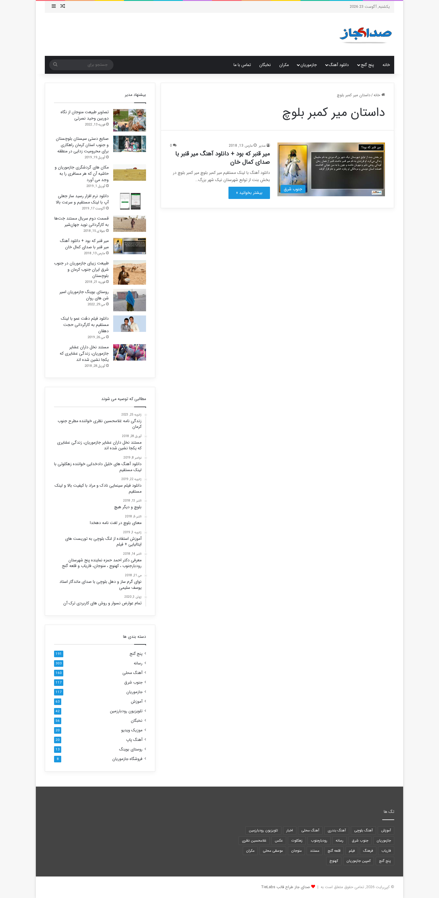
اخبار (289, 830)
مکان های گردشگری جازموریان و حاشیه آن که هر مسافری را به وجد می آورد (82, 173)
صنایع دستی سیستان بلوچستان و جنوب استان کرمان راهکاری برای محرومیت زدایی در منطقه (82, 144)
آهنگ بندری (337, 830)
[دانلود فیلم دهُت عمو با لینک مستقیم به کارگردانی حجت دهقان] (129, 323)
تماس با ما (242, 65)
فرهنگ (368, 850)
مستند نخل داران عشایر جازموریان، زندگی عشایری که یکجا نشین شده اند (84, 353)
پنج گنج (367, 65)
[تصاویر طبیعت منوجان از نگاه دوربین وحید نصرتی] (129, 120)
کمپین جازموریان (358, 861)
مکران (284, 65)
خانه (386, 65)
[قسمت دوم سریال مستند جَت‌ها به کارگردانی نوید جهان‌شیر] (129, 223)
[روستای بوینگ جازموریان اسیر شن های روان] (129, 300)
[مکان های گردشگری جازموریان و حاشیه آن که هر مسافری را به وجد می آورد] (129, 172)
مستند (314, 850)
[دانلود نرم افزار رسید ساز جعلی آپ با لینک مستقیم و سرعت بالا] (129, 201)
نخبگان (265, 65)
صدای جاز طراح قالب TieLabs (285, 887)
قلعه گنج (334, 850)
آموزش (136, 701)
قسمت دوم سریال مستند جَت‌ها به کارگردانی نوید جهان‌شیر (81, 221)
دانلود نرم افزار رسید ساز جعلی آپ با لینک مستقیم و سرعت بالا (82, 199)
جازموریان (308, 65)
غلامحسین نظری (254, 840)
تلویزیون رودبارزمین (126, 711)
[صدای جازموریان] (365, 34)
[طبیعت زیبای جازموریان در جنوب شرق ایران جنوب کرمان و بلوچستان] (129, 272)
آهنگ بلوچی (363, 830)
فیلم (352, 850)
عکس (279, 840)
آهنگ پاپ (134, 740)
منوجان (296, 850)
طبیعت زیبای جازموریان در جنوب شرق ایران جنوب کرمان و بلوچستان (81, 269)
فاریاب (386, 850)
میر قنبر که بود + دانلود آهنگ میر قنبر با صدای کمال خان (222, 158)
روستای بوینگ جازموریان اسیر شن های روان (84, 295)
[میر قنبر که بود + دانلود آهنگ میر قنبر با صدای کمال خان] (129, 246)
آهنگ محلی (132, 673)
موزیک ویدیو (131, 730)
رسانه (138, 663)
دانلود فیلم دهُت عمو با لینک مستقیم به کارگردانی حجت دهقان (85, 324)
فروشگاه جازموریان (127, 759)
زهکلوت (297, 840)
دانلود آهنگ (339, 65)
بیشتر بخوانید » (249, 192)
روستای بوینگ (130, 749)
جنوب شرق (133, 682)
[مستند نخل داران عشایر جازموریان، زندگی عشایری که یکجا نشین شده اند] (129, 352)
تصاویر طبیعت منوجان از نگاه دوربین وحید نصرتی (85, 115)
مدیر (262, 145)
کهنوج (333, 861)
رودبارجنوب (319, 840)
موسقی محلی (273, 850)
